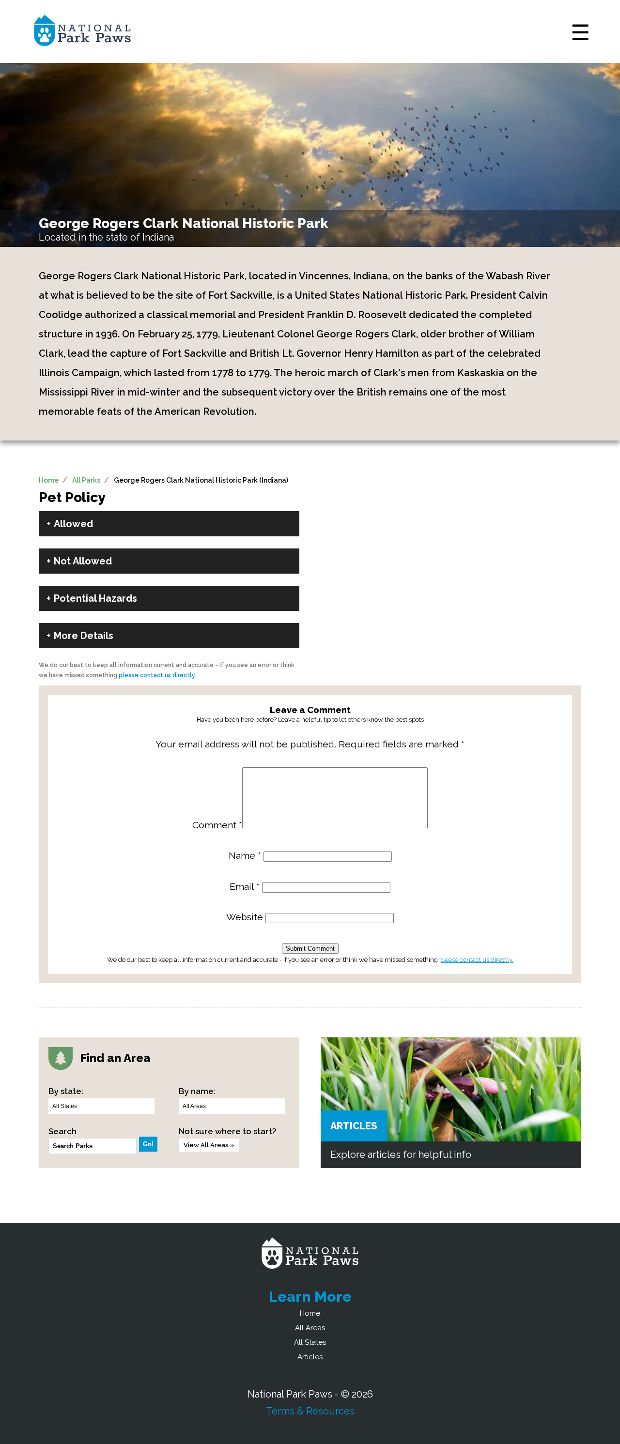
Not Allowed (83, 561)
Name (245, 855)
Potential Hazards (95, 598)
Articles (353, 1126)
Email (245, 886)
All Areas (310, 1327)
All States (310, 1342)
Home (49, 480)
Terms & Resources (310, 1411)
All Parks (86, 480)
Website (244, 917)
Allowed (73, 524)
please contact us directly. (157, 675)
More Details (83, 635)
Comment (217, 825)
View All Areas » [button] (209, 1145)
